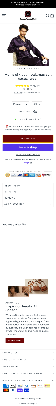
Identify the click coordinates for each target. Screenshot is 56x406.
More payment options (28, 154)
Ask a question (14, 204)
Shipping (18, 92)
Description (12, 186)
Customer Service (15, 359)
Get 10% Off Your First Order (22, 380)
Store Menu (10, 366)
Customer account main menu (23, 373)
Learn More (15, 340)
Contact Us (10, 352)
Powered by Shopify (28, 403)
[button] (23, 85)
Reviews (9, 198)
